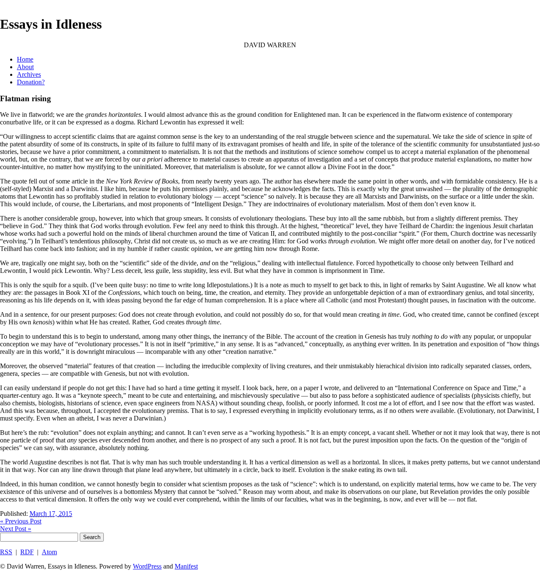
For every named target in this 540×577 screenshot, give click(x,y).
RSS (6, 551)
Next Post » (15, 528)
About (25, 66)
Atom (49, 551)
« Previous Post (20, 521)
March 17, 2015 (51, 513)
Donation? (31, 82)
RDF (27, 551)
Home (25, 59)
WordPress (147, 566)
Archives (29, 74)
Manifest (186, 566)
